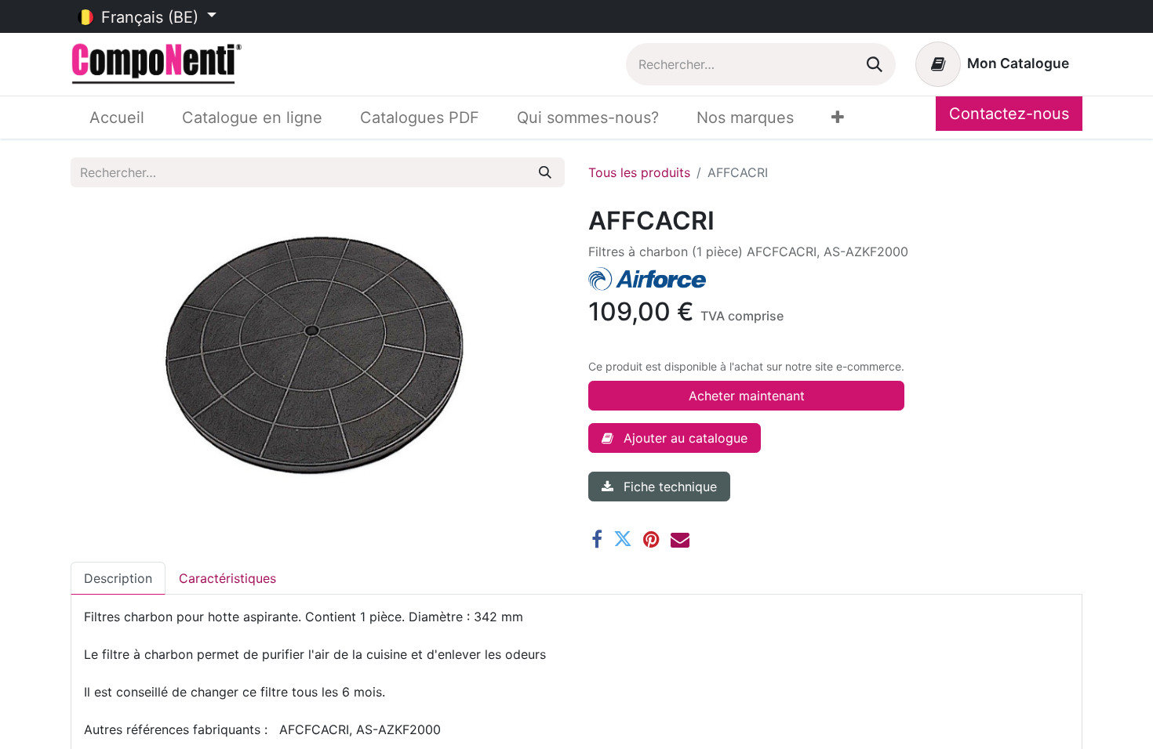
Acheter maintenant (747, 395)
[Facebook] (596, 539)
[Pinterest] (651, 539)
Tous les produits (639, 172)
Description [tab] (118, 578)
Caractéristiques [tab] (227, 578)
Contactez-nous (1009, 113)
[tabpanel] (576, 673)
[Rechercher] (874, 64)
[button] (674, 438)
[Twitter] (622, 539)
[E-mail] (680, 539)
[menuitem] (117, 118)
